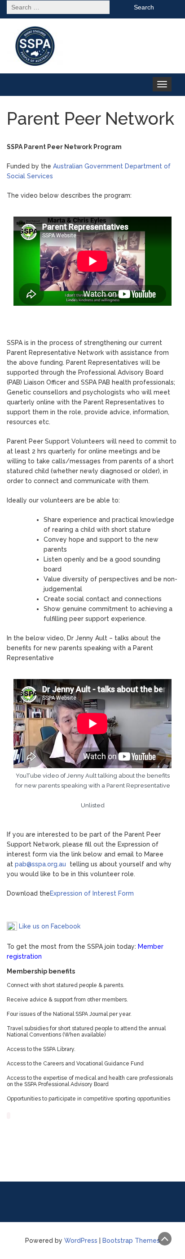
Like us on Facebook (48, 926)
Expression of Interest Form (92, 893)
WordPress (80, 1240)
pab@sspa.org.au (40, 864)
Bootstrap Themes (131, 1240)
